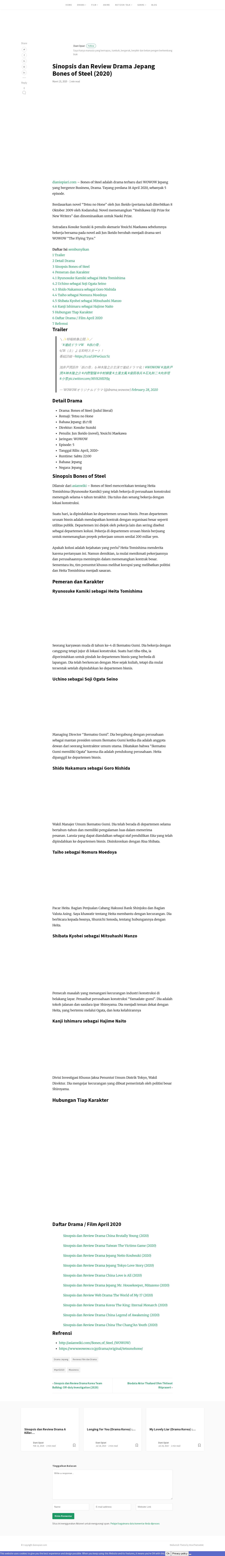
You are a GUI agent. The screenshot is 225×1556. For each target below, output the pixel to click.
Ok (168, 1553)
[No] (190, 1554)
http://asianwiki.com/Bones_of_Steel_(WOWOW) (94, 1343)
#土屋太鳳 (119, 373)
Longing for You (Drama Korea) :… (111, 1429)
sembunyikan (78, 249)
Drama (80, 4)
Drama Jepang (61, 1359)
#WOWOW (152, 367)
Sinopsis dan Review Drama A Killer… (45, 1431)
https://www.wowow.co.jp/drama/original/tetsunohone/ (101, 1349)
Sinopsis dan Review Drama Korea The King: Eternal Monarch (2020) (115, 1305)
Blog (154, 4)
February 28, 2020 (145, 390)
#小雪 (63, 379)
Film (93, 4)
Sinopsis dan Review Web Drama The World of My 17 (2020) (108, 1295)
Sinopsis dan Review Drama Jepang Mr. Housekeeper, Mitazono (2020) (116, 1285)
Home (69, 4)
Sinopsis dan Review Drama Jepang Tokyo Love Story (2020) (108, 1266)
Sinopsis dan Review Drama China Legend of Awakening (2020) (111, 1315)
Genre (140, 4)
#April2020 (59, 1369)
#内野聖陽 (89, 373)
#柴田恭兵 (135, 373)
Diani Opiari (83, 45)
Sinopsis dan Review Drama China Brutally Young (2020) (106, 1236)
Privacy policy (179, 1553)
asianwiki (79, 486)
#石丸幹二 (150, 373)
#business (74, 1369)
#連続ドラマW (73, 345)
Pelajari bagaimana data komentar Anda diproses (135, 1523)
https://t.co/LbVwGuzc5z (92, 356)
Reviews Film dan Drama (85, 1359)
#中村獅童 (104, 373)
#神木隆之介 (72, 373)
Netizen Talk (122, 4)
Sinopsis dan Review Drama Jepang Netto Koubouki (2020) (107, 1256)
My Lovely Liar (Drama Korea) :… (173, 1429)
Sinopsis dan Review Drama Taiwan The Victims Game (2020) (109, 1246)
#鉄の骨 (93, 345)
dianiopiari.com (64, 182)
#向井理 (164, 373)
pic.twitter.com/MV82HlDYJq (89, 379)
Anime (106, 4)
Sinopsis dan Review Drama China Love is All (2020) (102, 1276)
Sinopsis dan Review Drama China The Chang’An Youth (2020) (110, 1325)
